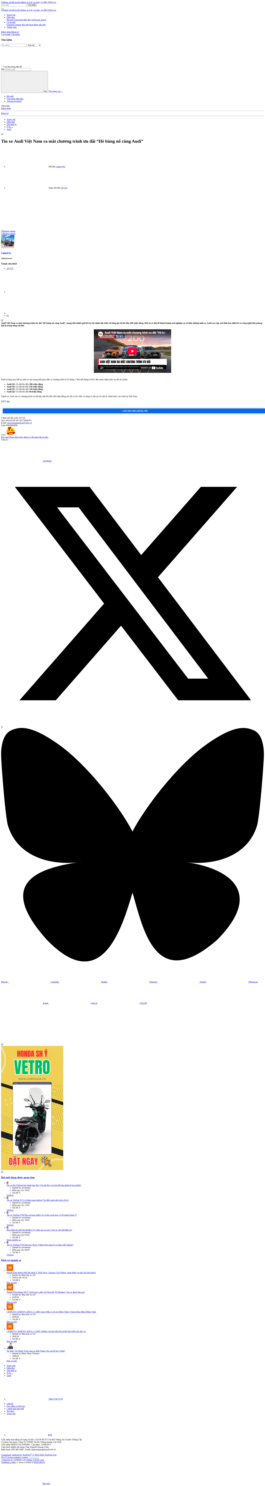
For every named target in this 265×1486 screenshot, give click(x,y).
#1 (8, 315)
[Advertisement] (84, 210)
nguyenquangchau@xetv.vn (19, 423)
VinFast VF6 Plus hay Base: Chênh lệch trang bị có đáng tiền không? (40, 1245)
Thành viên (12, 27)
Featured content (14, 25)
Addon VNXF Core (35, 1460)
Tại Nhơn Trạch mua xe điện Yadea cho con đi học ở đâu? (36, 1351)
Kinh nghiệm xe (14, 1240)
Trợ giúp (10, 1411)
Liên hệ (10, 1404)
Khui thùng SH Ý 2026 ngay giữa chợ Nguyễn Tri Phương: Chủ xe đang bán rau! (46, 1292)
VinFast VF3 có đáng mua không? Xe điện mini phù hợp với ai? (38, 1200)
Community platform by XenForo (29, 1455)
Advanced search (38, 20)
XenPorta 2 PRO (8, 1462)
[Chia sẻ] (27, 292)
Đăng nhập (6, 108)
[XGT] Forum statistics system (20, 1457)
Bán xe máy (12, 1282)
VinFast (10, 1195)
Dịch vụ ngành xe (11, 1260)
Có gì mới (11, 22)
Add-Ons (6, 1460)
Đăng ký (5, 113)
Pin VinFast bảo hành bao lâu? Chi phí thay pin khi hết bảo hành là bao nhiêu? (44, 1185)
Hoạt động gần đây (37, 25)
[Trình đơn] (2, 8)
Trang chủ (11, 15)
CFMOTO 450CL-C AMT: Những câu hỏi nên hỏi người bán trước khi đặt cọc (46, 1331)
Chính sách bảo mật (15, 1408)
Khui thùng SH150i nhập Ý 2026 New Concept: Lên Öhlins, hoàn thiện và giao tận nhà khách (51, 1272)
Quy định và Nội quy (16, 1406)
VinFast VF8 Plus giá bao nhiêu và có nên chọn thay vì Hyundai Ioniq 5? (42, 1215)
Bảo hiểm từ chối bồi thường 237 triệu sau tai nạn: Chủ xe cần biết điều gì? (39, 1230)
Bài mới (10, 20)
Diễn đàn (11, 17)
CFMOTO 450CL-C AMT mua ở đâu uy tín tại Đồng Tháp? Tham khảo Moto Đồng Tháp (51, 1312)
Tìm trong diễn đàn (22, 20)
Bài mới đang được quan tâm (18, 1177)
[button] (43, 67)
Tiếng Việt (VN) (55, 1399)
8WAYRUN (39, 1462)
